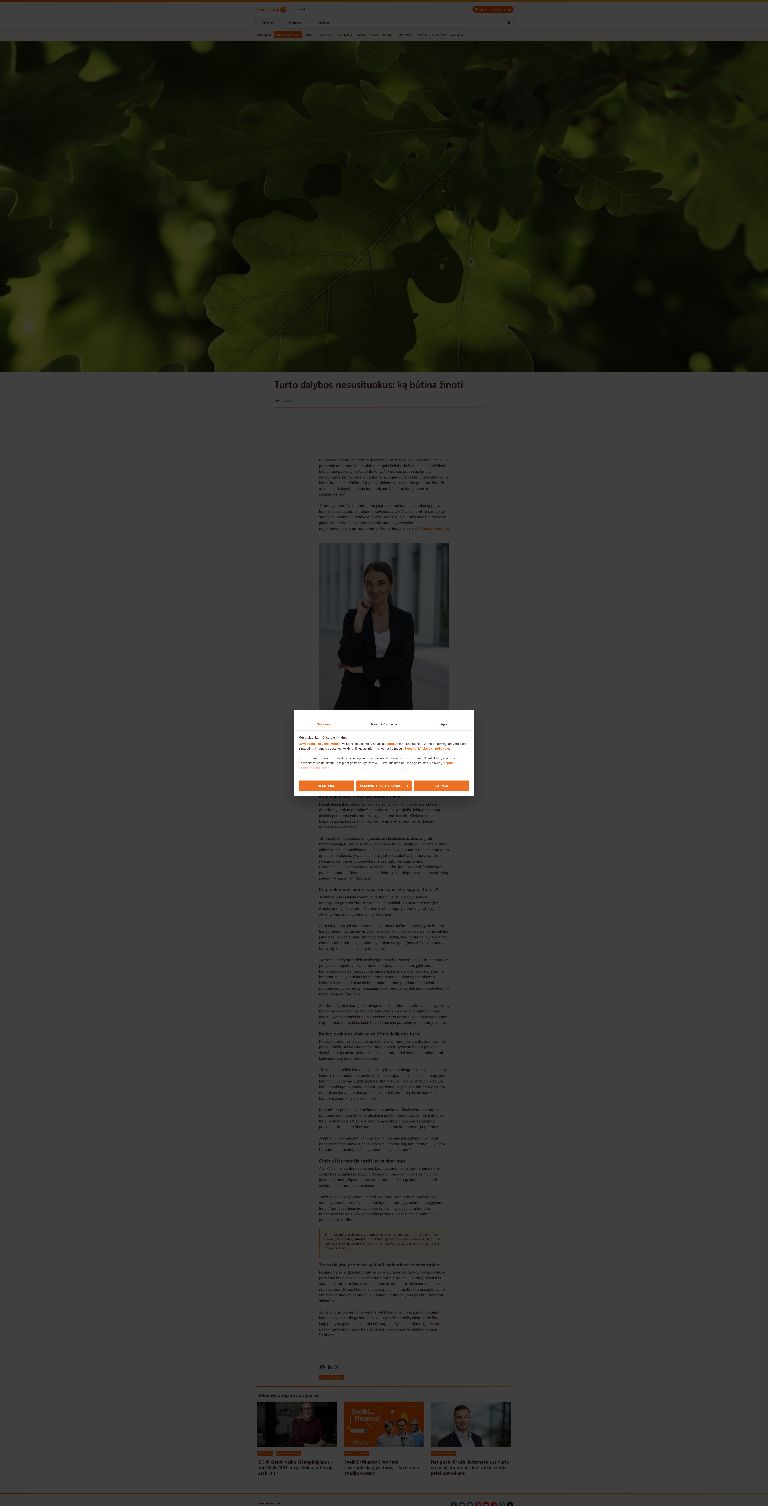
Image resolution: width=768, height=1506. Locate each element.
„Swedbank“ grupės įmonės (319, 743)
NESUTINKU (326, 785)
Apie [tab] (444, 724)
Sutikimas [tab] (324, 724)
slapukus (391, 743)
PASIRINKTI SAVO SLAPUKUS (381, 785)
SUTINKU (441, 785)
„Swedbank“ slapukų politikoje (426, 748)
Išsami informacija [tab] (384, 724)
